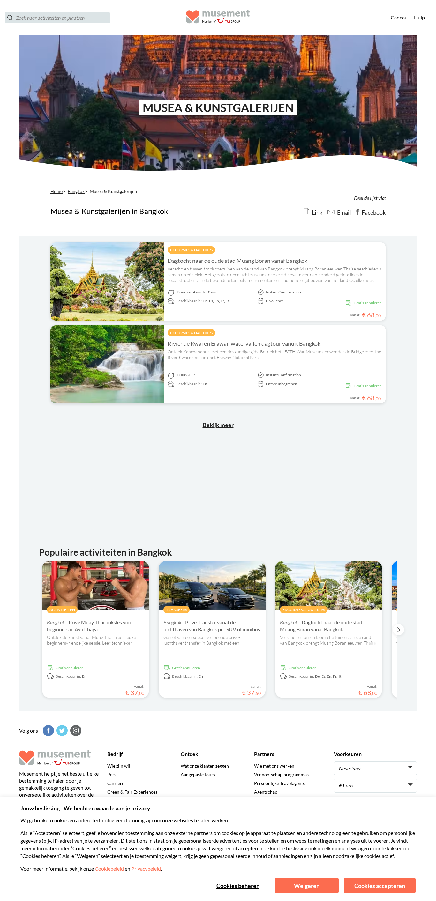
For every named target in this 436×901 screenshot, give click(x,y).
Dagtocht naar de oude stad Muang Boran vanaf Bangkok (237, 260)
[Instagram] (75, 730)
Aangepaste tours (198, 774)
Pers (111, 774)
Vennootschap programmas (281, 774)
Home (56, 191)
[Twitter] (61, 730)
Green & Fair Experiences (132, 791)
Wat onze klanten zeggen (205, 766)
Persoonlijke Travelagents (279, 783)
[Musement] (218, 17)
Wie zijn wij (118, 766)
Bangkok (76, 191)
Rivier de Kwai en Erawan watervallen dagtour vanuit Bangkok (244, 343)
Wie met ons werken (274, 766)
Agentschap (265, 791)
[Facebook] (47, 730)
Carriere (115, 783)
